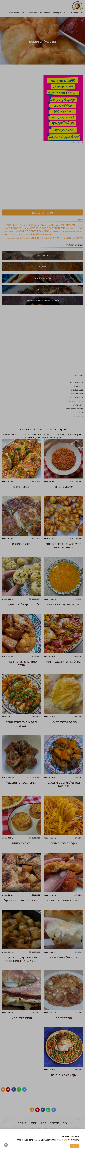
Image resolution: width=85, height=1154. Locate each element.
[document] (42, 577)
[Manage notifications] (6, 1145)
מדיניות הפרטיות (61, 1140)
